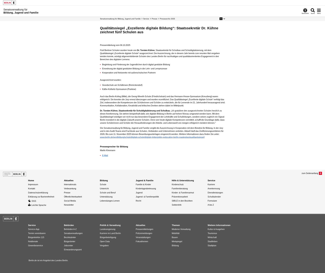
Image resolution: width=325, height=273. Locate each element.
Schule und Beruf (108, 193)
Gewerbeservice (35, 245)
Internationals (70, 184)
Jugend (139, 193)
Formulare (212, 201)
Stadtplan (212, 245)
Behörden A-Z (70, 229)
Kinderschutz (178, 184)
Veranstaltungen (143, 237)
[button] (222, 18)
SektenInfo (176, 205)
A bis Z (211, 205)
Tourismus (212, 233)
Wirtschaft (212, 237)
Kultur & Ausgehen (216, 229)
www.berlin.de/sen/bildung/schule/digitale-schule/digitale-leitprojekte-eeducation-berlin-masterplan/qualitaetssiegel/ (152, 137)
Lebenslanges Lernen (110, 201)
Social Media (70, 201)
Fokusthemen (142, 241)
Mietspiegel (177, 241)
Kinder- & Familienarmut (183, 193)
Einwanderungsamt (73, 250)
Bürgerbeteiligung (108, 237)
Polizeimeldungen (144, 233)
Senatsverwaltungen (73, 233)
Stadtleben (212, 241)
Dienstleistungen (215, 193)
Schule (103, 184)
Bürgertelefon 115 (36, 237)
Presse (154, 19)
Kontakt (31, 188)
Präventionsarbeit (180, 197)
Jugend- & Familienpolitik (147, 197)
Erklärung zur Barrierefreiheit (41, 197)
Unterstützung (106, 197)
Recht (138, 201)
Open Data (105, 241)
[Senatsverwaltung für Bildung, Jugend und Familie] (14, 174)
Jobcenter (68, 245)
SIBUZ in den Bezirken (182, 201)
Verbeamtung (70, 188)
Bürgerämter (69, 241)
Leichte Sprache (38, 205)
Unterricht (104, 188)
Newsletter (69, 205)
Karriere (211, 184)
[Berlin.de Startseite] (9, 3)
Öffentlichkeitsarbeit (73, 197)
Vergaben (104, 245)
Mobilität (175, 233)
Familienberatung (180, 188)
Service (146, 19)
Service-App (33, 229)
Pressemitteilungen (144, 229)
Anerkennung (214, 188)
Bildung (175, 245)
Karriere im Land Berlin (110, 233)
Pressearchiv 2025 (167, 19)
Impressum (33, 184)
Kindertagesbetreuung (146, 188)
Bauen (175, 237)
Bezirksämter (70, 237)
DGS (34, 201)
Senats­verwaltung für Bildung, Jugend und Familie (120, 19)
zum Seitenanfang (310, 173)
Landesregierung (107, 229)
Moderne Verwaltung (181, 229)
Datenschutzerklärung (38, 193)
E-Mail (105, 155)
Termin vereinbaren (37, 233)
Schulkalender (214, 197)
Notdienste (33, 241)
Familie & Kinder (143, 184)
